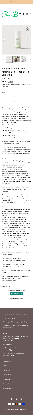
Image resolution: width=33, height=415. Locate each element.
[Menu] (30, 14)
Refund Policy (7, 379)
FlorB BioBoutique (13, 409)
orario (11, 327)
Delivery (5, 318)
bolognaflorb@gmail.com (10, 350)
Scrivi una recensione (16, 293)
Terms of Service (7, 388)
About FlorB (6, 370)
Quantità (4, 92)
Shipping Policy (7, 384)
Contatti (5, 365)
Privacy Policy (7, 375)
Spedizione (14, 84)
